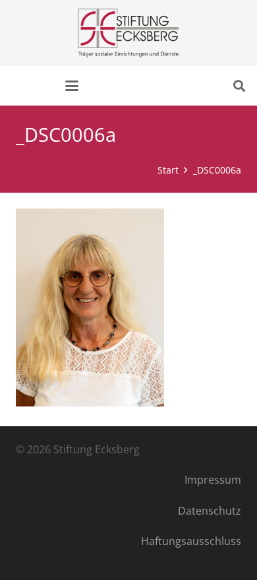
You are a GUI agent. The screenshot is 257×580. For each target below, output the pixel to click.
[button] (72, 85)
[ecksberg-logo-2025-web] (128, 33)
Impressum (213, 479)
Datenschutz (209, 510)
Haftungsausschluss (191, 541)
